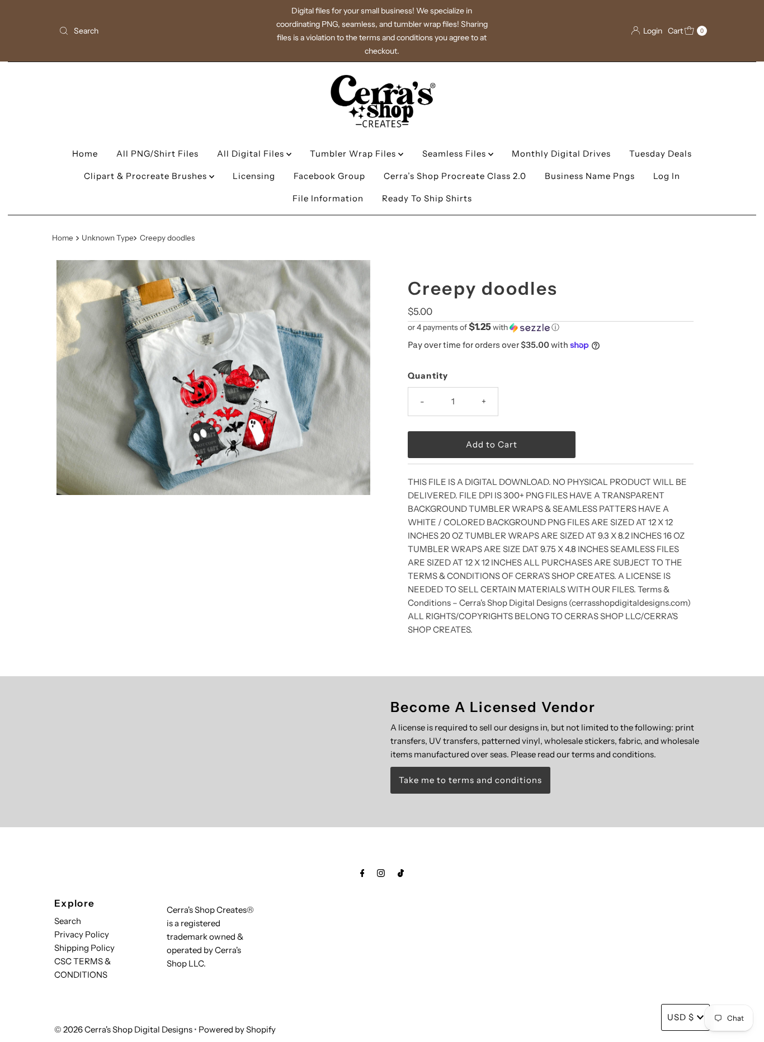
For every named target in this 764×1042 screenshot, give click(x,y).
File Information (328, 198)
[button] (551, 327)
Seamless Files (455, 153)
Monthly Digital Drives (561, 153)
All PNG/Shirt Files (157, 153)
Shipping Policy (84, 947)
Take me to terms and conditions (470, 780)
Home (85, 153)
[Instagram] (381, 873)
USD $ (680, 1017)
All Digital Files (251, 153)
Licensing (254, 176)
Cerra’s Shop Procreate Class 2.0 (455, 176)
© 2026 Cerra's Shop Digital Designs (123, 1029)
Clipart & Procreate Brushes (146, 176)
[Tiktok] (401, 873)
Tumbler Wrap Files (354, 153)
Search (67, 921)
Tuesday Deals (660, 153)
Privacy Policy (81, 934)
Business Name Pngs (590, 176)
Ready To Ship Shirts (427, 198)
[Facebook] (362, 873)
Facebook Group (329, 176)
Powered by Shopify (237, 1029)
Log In (666, 176)
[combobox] (160, 31)
